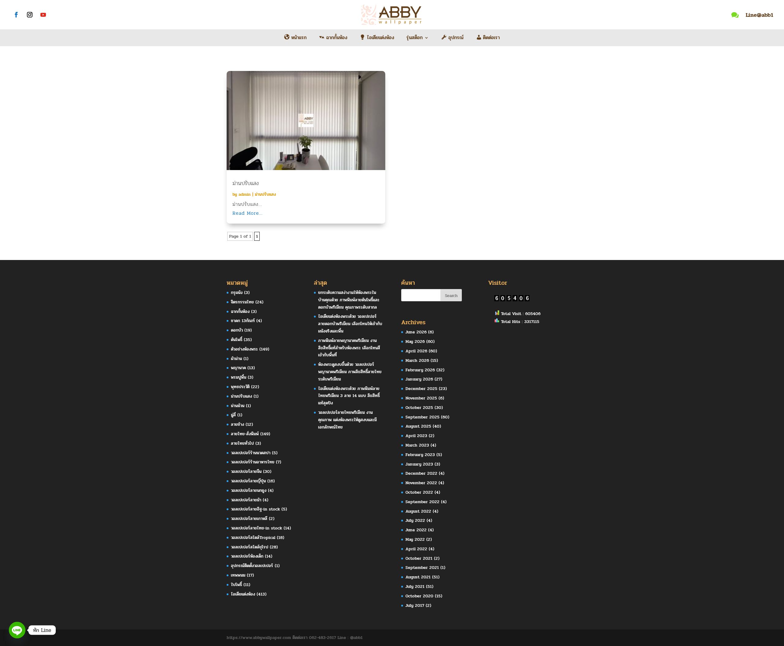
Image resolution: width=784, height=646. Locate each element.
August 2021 (418, 577)
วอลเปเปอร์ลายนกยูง (248, 490)
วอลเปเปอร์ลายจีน (246, 471)
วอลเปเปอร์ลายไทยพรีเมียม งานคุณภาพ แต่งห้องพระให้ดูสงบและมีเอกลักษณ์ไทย (347, 419)
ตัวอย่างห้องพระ (244, 349)
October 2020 (419, 596)
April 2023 (416, 436)
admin (245, 194)
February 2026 (420, 370)
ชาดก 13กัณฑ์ (243, 320)
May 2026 (415, 341)
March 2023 (417, 445)
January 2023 (419, 464)
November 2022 (421, 483)
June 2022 (416, 530)
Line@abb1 (759, 15)
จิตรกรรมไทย (242, 302)
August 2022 (418, 511)
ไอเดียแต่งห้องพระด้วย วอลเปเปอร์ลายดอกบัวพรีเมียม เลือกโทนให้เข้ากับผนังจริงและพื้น (350, 323)
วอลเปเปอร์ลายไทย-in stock (256, 528)
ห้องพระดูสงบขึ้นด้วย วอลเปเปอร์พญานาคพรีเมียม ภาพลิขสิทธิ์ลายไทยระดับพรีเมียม (350, 371)
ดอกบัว (237, 330)
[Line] (17, 630)
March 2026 (417, 360)
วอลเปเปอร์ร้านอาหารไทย (252, 462)
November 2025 (421, 398)
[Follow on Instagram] (29, 14)
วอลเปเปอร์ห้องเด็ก (247, 556)
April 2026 (416, 351)
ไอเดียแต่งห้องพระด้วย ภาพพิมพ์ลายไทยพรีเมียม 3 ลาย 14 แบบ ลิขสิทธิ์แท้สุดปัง (349, 396)
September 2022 (422, 502)
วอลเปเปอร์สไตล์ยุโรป (249, 547)
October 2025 (419, 407)
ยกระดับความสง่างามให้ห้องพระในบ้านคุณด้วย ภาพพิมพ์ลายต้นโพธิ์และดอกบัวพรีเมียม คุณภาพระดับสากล (348, 299)
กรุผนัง (237, 292)
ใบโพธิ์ (236, 584)
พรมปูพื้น (238, 377)
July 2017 (414, 605)
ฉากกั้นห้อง (240, 311)
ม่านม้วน (237, 406)
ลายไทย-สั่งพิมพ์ (245, 434)
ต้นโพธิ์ (236, 339)
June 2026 (416, 332)
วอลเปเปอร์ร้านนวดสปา (250, 453)
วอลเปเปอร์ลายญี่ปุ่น (248, 481)
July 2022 (415, 520)
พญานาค (238, 368)
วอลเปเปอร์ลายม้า (246, 500)
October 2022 (419, 492)
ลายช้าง (237, 424)
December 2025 (421, 388)
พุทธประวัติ (240, 387)
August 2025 (418, 426)
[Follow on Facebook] (16, 14)
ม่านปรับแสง (245, 183)
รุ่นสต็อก (414, 38)
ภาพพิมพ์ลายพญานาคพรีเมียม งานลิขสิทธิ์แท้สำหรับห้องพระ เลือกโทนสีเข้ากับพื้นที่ (349, 347)
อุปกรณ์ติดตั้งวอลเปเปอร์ (252, 565)
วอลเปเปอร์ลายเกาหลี (249, 518)
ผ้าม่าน (236, 358)
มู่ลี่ (233, 415)
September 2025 (422, 417)
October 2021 (418, 558)
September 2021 (422, 567)
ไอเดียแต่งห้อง (243, 594)
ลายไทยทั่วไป (242, 443)
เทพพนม (238, 575)
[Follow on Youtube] (43, 14)
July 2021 (414, 586)
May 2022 (415, 539)
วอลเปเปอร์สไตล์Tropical (253, 537)
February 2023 (420, 454)
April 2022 (416, 549)
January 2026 (419, 379)
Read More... (247, 213)
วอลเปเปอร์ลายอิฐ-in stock (255, 509)
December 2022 (421, 473)
